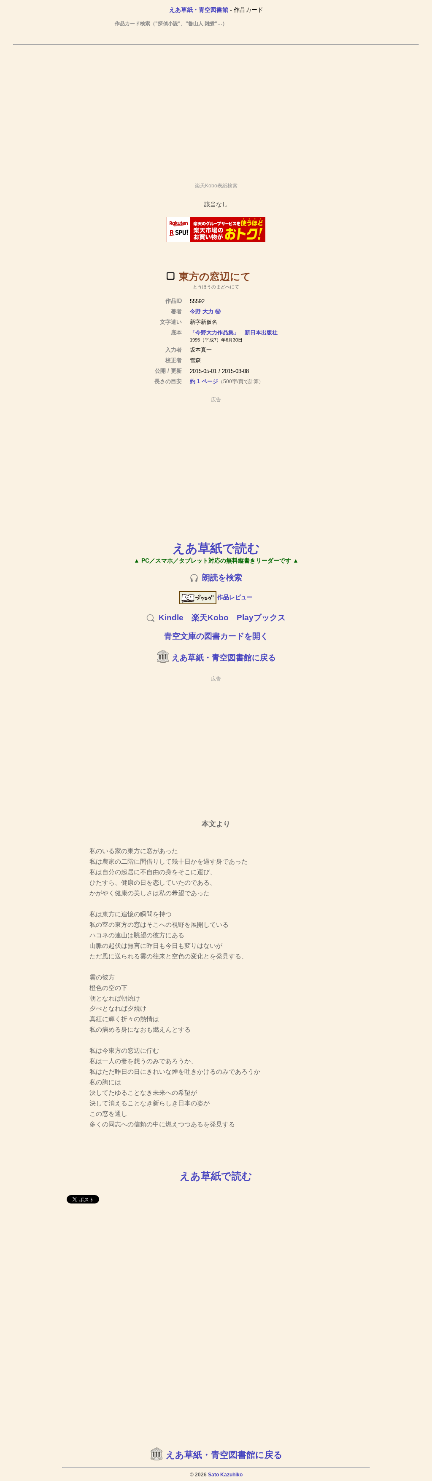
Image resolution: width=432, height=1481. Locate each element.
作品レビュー (235, 597)
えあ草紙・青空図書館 (198, 9)
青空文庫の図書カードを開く (216, 636)
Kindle (171, 617)
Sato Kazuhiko (225, 1475)
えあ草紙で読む (216, 548)
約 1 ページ (204, 381)
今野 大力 (201, 311)
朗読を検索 (222, 577)
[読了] (170, 276)
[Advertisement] (216, 110)
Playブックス (261, 617)
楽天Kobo (210, 617)
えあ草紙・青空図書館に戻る (224, 657)
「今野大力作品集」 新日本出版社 (234, 332)
